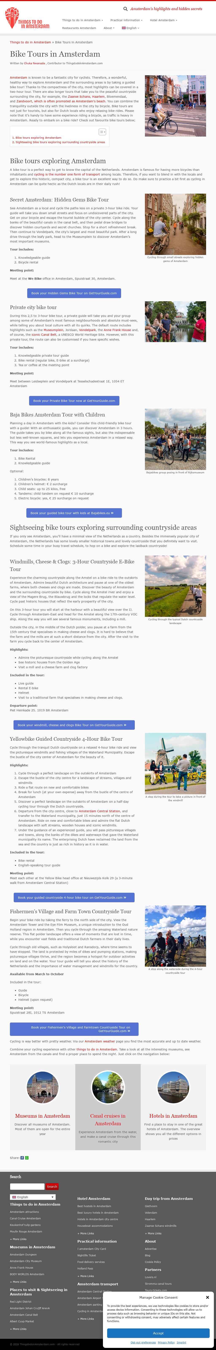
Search (52, 1186)
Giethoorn (151, 1206)
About (108, 28)
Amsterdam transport (97, 1284)
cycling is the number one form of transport (67, 174)
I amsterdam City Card (91, 1248)
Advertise (151, 1248)
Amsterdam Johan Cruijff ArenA (30, 1308)
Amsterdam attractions (24, 1212)
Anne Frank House (117, 330)
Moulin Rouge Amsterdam (26, 1231)
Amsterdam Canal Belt (24, 1315)
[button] (207, 1297)
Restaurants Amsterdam (79, 28)
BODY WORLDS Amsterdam (27, 1274)
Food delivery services (91, 1262)
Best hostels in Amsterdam (94, 1206)
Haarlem (98, 96)
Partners (153, 1270)
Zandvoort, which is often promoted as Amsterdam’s (56, 101)
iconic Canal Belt (44, 334)
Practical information (125, 20)
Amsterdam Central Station (99, 811)
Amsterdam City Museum (26, 1261)
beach (100, 101)
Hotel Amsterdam (162, 20)
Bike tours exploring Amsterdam (38, 137)
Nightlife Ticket (86, 1255)
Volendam (151, 1212)
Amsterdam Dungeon (23, 1254)
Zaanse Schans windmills (160, 1225)
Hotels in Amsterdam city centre (97, 1219)
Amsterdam (18, 77)
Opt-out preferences (143, 1342)
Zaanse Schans (79, 96)
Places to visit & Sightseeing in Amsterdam (38, 1292)
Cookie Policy (153, 1262)
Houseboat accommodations (95, 1225)
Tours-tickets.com (156, 1290)
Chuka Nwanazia (35, 63)
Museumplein (53, 330)
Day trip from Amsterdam (169, 1199)
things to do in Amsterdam (97, 1049)
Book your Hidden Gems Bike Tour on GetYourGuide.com (74, 293)
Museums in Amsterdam (32, 1247)
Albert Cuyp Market (22, 1321)
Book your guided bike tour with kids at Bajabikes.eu (71, 513)
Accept (158, 1333)
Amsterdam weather (99, 1041)
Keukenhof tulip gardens (25, 1225)
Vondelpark (87, 330)
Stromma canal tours (158, 1283)
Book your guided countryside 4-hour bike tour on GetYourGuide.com (71, 897)
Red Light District (20, 1301)
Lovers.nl (150, 1277)
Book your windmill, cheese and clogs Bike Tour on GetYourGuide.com (71, 725)
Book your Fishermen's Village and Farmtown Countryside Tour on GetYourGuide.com (80, 1029)
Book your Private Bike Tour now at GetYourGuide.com (74, 401)
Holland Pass (85, 1268)
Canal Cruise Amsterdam (25, 1218)
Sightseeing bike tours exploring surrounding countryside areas (60, 142)
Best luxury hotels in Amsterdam (98, 1212)
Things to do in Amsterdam (81, 20)
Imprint (181, 1342)
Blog (147, 1255)
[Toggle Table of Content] (100, 132)
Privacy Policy (166, 1342)
